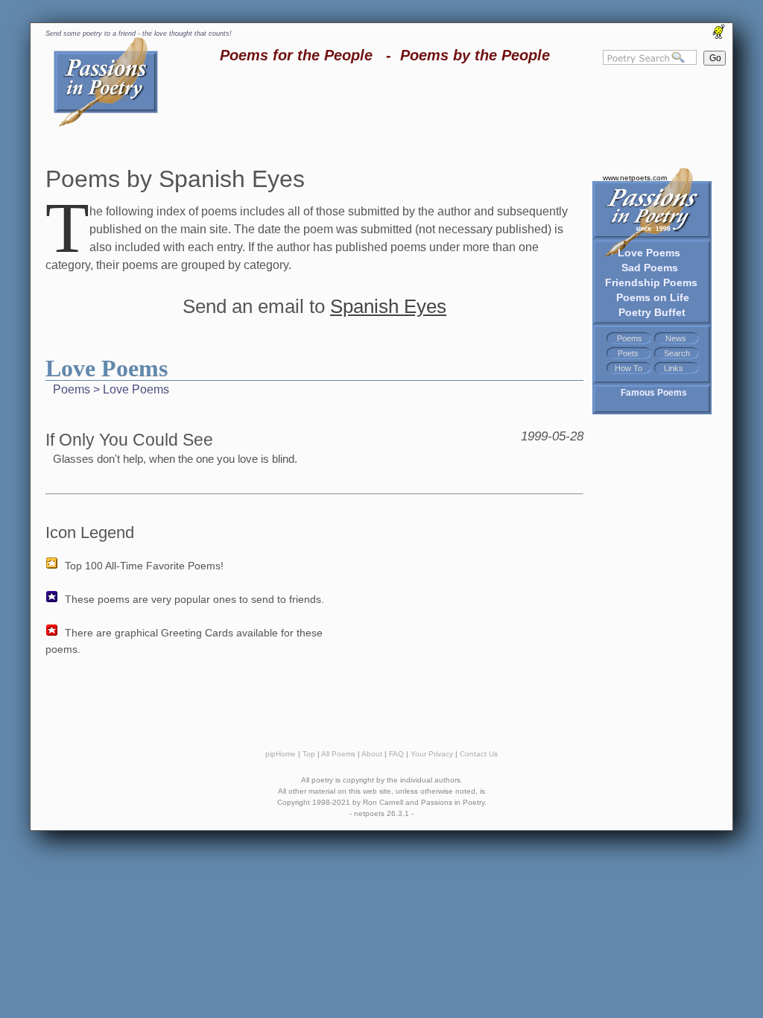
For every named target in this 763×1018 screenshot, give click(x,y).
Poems (629, 338)
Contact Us (479, 754)
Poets (628, 353)
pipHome (280, 754)
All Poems (338, 754)
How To (628, 368)
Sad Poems (649, 268)
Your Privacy (432, 754)
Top (309, 754)
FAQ (396, 754)
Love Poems (649, 253)
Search (677, 353)
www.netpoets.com (635, 178)
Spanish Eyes (388, 306)
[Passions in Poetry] (106, 124)
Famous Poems (654, 393)
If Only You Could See (129, 439)
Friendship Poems (651, 282)
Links (673, 368)
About (371, 754)
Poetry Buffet (652, 312)
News (675, 338)
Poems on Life (652, 297)
